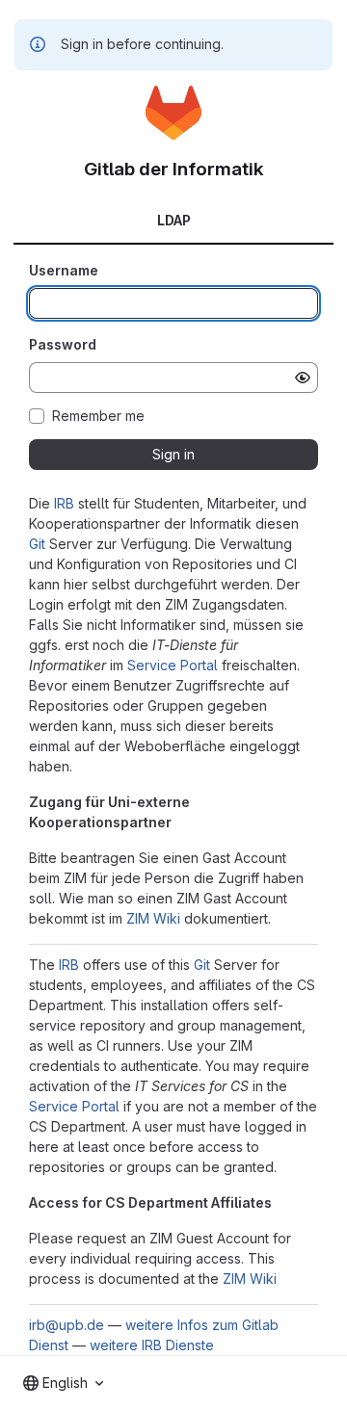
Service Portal (172, 665)
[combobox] (63, 1383)
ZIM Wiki (153, 918)
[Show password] (302, 377)
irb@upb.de (66, 1325)
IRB (64, 503)
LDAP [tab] (174, 220)
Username (63, 270)
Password (62, 344)
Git (37, 543)
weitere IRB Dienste (152, 1345)
